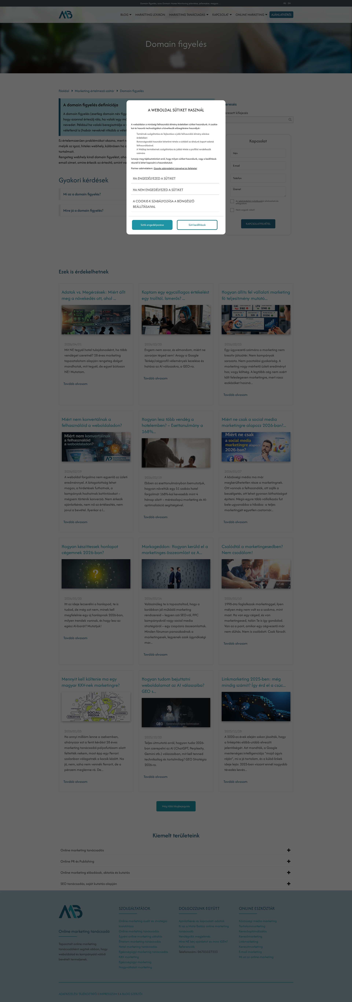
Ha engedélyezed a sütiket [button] (154, 178)
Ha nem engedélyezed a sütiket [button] (158, 189)
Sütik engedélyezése (152, 225)
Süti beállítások (197, 225)
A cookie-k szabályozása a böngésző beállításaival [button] (163, 204)
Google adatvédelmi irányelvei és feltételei (175, 168)
